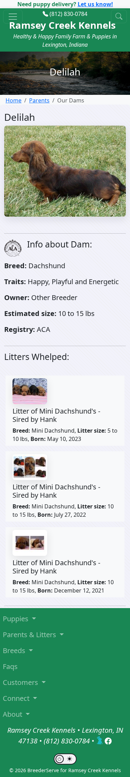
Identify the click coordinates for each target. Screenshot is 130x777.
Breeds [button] (15, 650)
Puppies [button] (16, 618)
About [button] (13, 714)
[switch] (65, 759)
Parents (39, 100)
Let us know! (95, 4)
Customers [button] (21, 682)
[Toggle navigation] (13, 17)
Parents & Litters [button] (30, 634)
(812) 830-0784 (68, 14)
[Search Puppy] (119, 16)
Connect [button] (17, 698)
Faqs (10, 666)
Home (13, 100)
